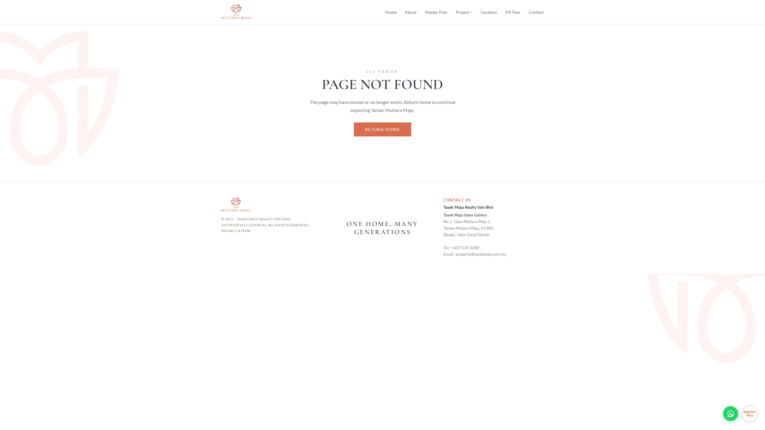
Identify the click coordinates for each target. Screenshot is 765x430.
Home (391, 12)
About (411, 12)
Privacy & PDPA (235, 231)
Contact (536, 12)
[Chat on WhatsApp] (730, 413)
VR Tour (513, 12)
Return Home (382, 129)
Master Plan (436, 12)
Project (464, 12)
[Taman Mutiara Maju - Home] (236, 11)
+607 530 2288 (465, 248)
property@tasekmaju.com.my (481, 254)
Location (489, 12)
